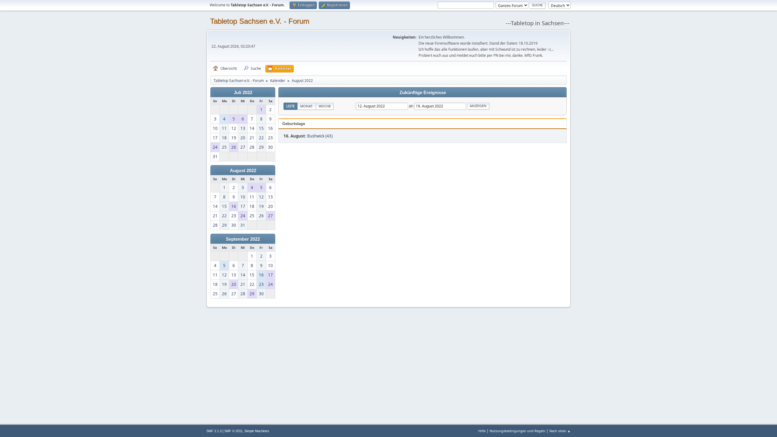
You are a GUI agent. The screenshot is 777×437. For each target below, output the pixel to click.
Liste (290, 106)
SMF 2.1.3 (214, 431)
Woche (325, 106)
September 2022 (243, 239)
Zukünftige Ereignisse (422, 92)
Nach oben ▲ (560, 431)
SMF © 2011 (233, 431)
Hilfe (482, 431)
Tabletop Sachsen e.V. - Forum (259, 21)
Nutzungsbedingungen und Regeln (517, 431)
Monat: (306, 106)
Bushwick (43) (320, 136)
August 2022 (243, 170)
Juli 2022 (243, 92)
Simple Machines (256, 431)
